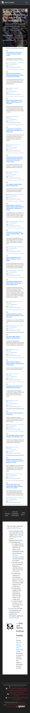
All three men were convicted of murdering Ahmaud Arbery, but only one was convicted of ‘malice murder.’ (14, 159)
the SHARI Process (15, 528)
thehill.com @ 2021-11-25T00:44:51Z (15, 473)
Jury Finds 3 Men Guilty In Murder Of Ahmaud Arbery (13, 337)
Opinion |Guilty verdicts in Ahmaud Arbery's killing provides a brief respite (15, 363)
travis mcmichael (22, 35)
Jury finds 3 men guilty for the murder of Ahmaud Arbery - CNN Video (14, 233)
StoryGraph (18, 536)
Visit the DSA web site (17, 686)
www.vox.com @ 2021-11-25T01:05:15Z (15, 325)
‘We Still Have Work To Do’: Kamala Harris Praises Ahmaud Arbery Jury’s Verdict (14, 486)
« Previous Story (7, 513)
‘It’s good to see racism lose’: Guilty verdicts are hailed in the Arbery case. (14, 130)
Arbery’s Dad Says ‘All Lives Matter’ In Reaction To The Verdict (13, 259)
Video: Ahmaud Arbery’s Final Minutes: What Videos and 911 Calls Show (14, 102)
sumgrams (21, 581)
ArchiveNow (15, 571)
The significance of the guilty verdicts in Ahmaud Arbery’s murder (14, 54)
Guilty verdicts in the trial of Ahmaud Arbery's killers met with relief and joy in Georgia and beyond (15, 207)
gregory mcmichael (19, 38)
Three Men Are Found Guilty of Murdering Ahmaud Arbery (14, 386)
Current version (17, 67)
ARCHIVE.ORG (14, 64)
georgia (17, 37)
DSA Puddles (9, 2)
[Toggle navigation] (26, 2)
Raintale (11, 608)
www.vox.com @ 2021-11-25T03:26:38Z (15, 62)
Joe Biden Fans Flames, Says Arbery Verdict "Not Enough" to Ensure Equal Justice (14, 283)
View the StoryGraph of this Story (15, 513)
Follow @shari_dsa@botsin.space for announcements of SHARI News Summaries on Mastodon (16, 690)
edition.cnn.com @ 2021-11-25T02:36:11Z (16, 221)
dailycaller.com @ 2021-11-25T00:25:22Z (15, 270)
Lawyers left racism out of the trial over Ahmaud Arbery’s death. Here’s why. (15, 315)
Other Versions (9, 67)
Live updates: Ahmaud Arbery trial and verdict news (14, 185)
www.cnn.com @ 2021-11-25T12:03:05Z (15, 424)
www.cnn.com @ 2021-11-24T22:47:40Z (15, 246)
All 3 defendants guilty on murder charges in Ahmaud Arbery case (15, 436)
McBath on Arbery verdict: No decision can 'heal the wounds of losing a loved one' (15, 461)
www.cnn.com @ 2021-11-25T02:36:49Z (15, 194)
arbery (16, 35)
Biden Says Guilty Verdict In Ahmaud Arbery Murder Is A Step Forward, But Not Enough (14, 75)
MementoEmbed (14, 617)
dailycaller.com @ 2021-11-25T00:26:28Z (15, 497)
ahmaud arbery (22, 37)
